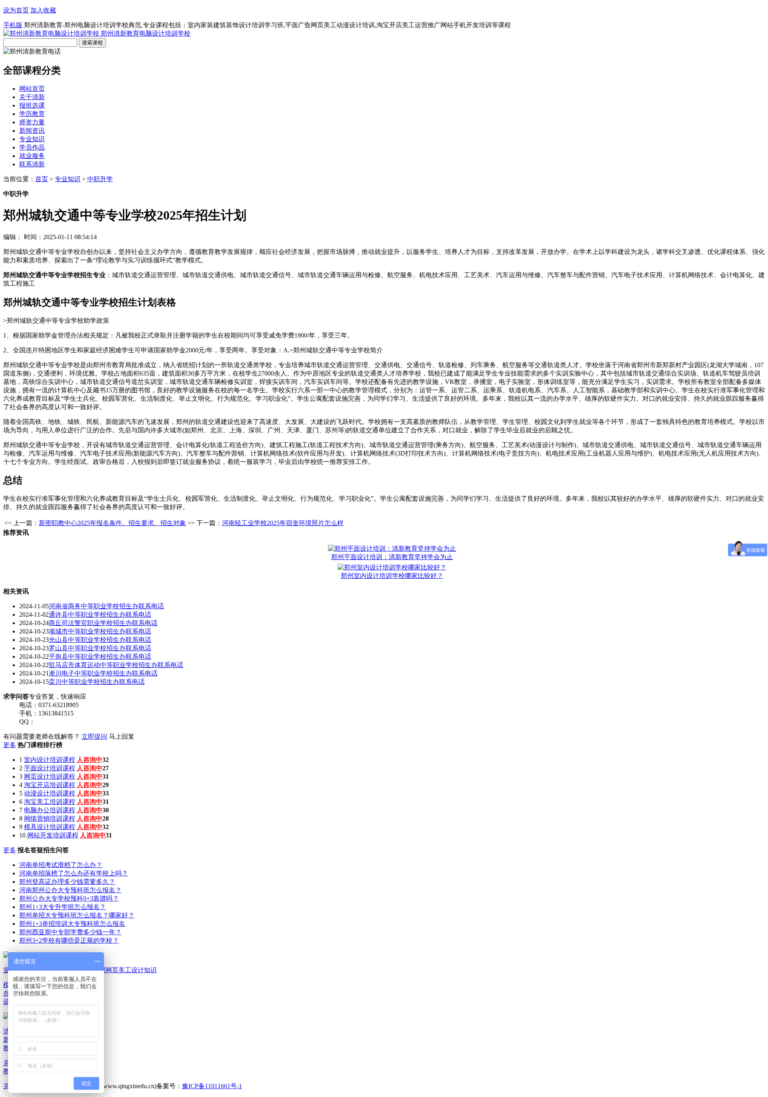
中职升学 (100, 179)
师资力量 (32, 122)
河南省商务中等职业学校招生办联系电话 (106, 606)
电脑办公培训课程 (49, 810)
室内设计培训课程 (49, 759)
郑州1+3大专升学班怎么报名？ (62, 906)
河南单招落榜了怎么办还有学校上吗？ (73, 873)
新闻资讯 (32, 130)
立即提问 (94, 736)
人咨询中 (89, 759)
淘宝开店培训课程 (49, 784)
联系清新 (32, 164)
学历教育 (32, 113)
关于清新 (32, 97)
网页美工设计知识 (131, 970)
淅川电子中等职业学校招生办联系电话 (103, 673)
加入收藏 (43, 10)
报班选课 (32, 105)
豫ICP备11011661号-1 (212, 1086)
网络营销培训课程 (49, 818)
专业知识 (32, 139)
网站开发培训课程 (52, 835)
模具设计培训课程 (49, 826)
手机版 (12, 25)
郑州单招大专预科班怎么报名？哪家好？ (76, 915)
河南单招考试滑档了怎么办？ (60, 864)
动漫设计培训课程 (49, 793)
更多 (9, 744)
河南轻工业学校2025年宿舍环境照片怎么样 (283, 523)
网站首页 (32, 88)
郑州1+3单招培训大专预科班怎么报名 (72, 923)
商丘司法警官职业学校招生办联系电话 (103, 622)
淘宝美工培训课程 (49, 801)
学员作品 (32, 147)
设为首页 (16, 10)
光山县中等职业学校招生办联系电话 (100, 639)
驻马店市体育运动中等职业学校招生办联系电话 (116, 664)
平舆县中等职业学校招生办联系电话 (100, 656)
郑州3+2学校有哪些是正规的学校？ (69, 940)
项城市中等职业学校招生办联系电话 (100, 631)
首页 (41, 179)
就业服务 (32, 155)
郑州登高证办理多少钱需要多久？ (67, 881)
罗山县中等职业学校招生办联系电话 (100, 648)
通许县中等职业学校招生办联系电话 (100, 614)
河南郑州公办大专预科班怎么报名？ (70, 890)
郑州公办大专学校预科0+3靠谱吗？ (69, 898)
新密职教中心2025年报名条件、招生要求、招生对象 (112, 523)
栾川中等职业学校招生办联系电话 (97, 681)
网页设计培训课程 (49, 776)
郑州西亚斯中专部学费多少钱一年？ (70, 932)
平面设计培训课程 (49, 768)
